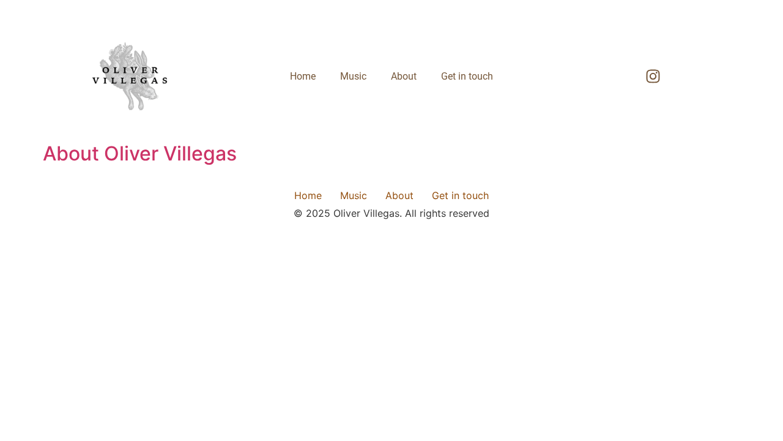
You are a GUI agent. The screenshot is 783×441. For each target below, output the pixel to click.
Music (353, 76)
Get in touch (467, 76)
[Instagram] (653, 76)
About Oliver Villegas (140, 153)
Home (303, 76)
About (404, 76)
